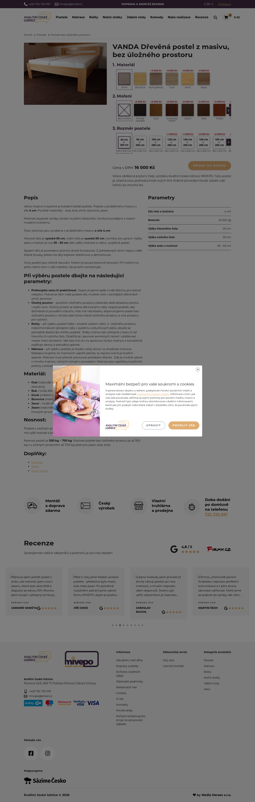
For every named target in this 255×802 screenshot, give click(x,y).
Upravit (153, 425)
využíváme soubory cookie (153, 394)
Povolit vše (184, 425)
